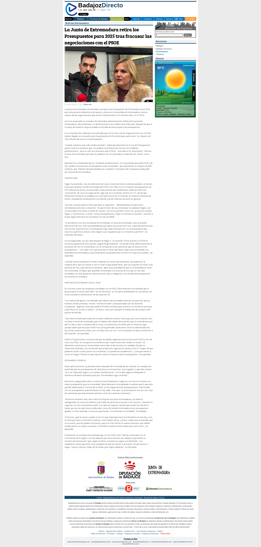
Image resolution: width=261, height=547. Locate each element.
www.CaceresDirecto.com (121, 542)
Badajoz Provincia (164, 49)
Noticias (101, 531)
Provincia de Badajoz (99, 19)
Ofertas (159, 19)
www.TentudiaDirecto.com (182, 542)
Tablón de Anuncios (98, 534)
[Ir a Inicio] (71, 15)
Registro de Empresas (150, 534)
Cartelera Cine (129, 531)
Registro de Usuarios (132, 534)
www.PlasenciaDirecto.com (161, 542)
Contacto (119, 534)
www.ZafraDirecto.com (130, 544)
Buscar (188, 35)
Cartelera (148, 19)
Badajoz (80, 19)
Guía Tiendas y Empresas (146, 531)
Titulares (160, 54)
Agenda (136, 19)
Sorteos (169, 19)
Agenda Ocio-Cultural (114, 531)
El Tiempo (111, 534)
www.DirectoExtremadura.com (78, 542)
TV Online (190, 19)
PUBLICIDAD (165, 534)
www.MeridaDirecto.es (141, 542)
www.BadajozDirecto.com (100, 542)
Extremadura (117, 19)
